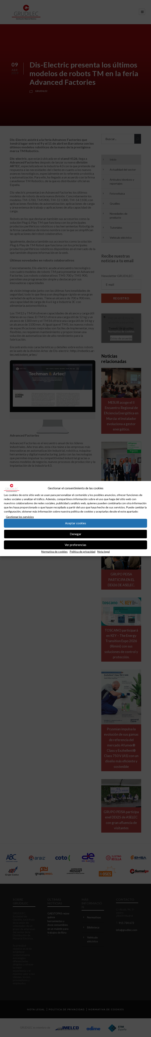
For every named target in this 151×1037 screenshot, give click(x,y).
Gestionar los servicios (20, 516)
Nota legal (103, 551)
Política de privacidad (82, 551)
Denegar (75, 534)
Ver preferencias (75, 545)
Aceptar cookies (75, 523)
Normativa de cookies (54, 551)
